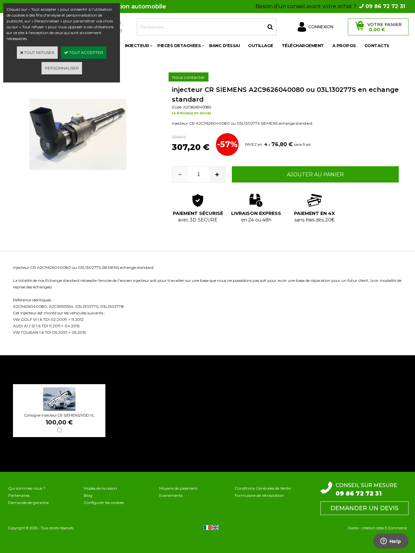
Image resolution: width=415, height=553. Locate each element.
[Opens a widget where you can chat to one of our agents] (391, 542)
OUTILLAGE (260, 45)
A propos (344, 45)
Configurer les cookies (104, 502)
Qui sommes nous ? (26, 488)
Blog (88, 495)
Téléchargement (303, 45)
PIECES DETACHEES (179, 45)
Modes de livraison (100, 488)
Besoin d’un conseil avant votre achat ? (330, 6)
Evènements (171, 495)
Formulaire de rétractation (259, 495)
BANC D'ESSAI (224, 45)
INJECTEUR (137, 45)
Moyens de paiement (178, 488)
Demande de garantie (28, 502)
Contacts (376, 45)
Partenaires (19, 495)
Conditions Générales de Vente (262, 488)
